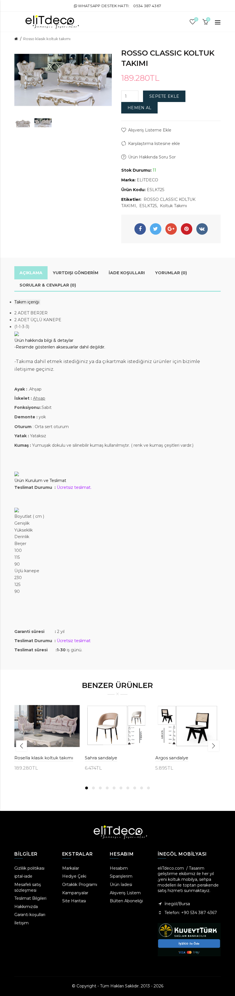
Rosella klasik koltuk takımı (43, 757)
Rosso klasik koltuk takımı (46, 38)
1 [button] (86, 788)
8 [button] (134, 788)
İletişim (21, 923)
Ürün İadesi (121, 884)
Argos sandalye (171, 757)
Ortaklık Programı (79, 884)
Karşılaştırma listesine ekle (154, 143)
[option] (23, 123)
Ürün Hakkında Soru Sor (152, 157)
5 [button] (114, 788)
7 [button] (127, 788)
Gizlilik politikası (29, 868)
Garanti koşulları (29, 914)
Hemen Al (139, 107)
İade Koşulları (127, 272)
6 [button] (121, 788)
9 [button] (141, 788)
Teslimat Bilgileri (30, 898)
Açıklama (30, 272)
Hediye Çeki (74, 876)
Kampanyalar (75, 892)
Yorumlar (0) (171, 272)
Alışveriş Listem (125, 892)
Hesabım (119, 868)
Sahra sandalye (101, 757)
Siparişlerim (121, 876)
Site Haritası (74, 900)
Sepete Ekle (164, 96)
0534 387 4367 (147, 5)
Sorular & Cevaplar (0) (47, 285)
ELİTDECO (147, 180)
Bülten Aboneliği (126, 900)
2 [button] (93, 788)
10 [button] (148, 788)
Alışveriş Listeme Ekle (149, 130)
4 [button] (107, 788)
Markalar (70, 868)
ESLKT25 (148, 205)
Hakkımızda (26, 906)
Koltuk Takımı (173, 205)
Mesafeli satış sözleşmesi (27, 887)
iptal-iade (23, 876)
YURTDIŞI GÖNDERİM (75, 272)
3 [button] (100, 788)
